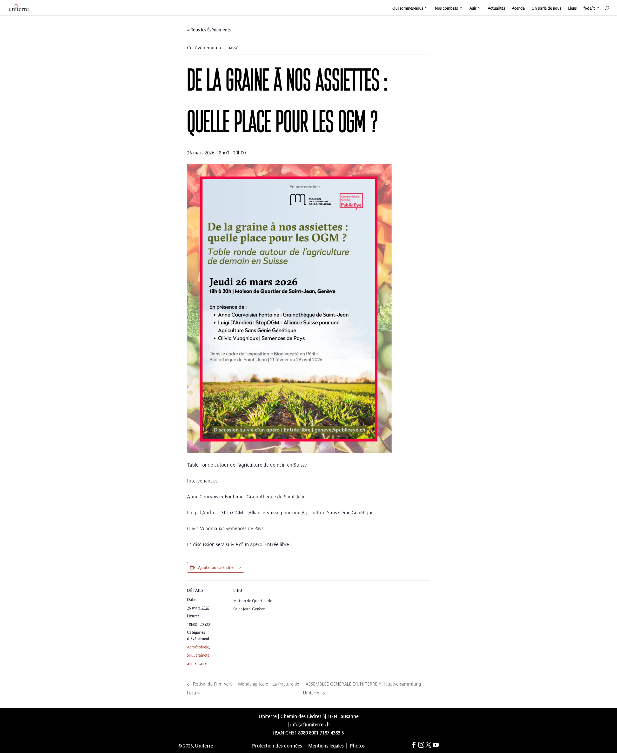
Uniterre (204, 745)
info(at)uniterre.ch (310, 724)
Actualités (496, 8)
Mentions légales (326, 745)
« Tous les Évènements (209, 29)
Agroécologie (198, 646)
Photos (357, 745)
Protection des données (277, 745)
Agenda (518, 8)
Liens (572, 8)
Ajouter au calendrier (216, 567)
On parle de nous (546, 8)
